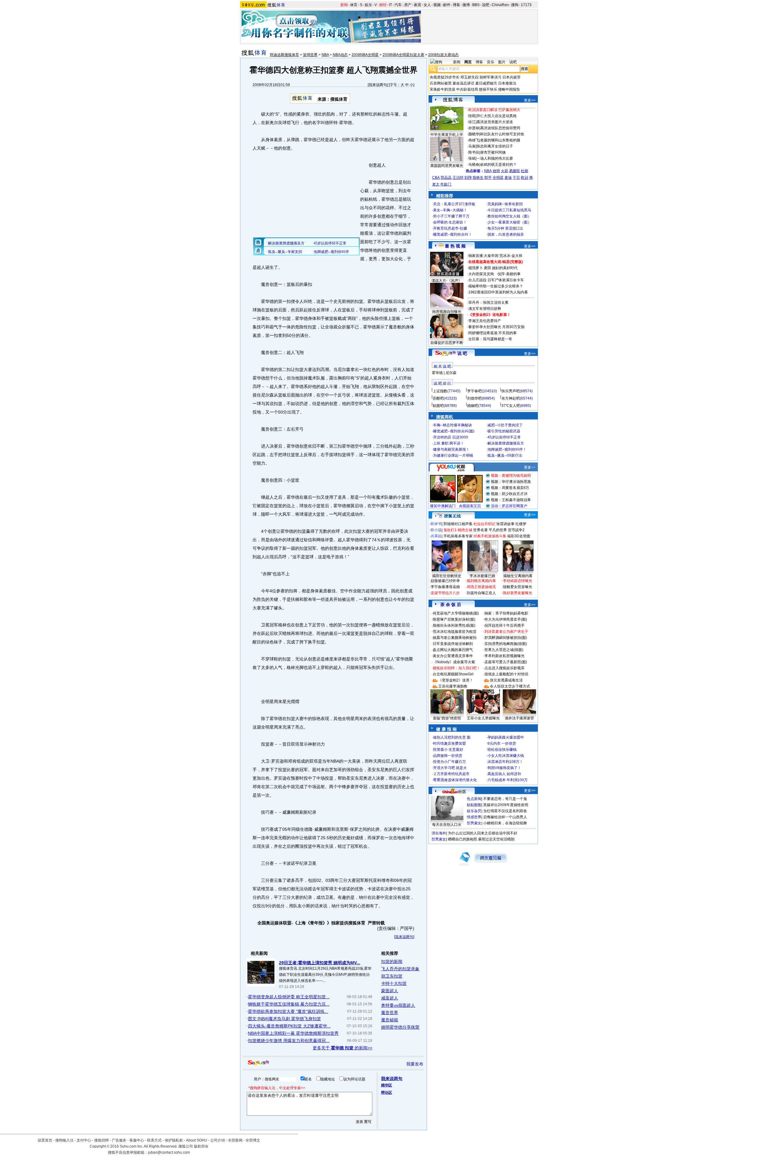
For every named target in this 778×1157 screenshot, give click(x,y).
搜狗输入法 (64, 1140)
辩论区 (386, 1092)
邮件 (446, 5)
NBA (325, 55)
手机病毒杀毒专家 (458, 536)
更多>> (529, 100)
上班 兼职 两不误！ (448, 443)
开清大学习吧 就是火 (450, 768)
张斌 (472, 158)
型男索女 (474, 823)
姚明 (496, 171)
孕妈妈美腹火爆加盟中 (505, 737)
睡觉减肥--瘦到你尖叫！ (452, 234)
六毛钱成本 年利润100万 (507, 780)
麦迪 (508, 177)
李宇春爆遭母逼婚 (445, 587)
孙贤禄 (473, 128)
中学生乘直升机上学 (446, 135)
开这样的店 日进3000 (450, 437)
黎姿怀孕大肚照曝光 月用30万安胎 (496, 327)
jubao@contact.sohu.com (169, 1152)
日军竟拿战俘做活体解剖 (453, 644)
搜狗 (514, 5)
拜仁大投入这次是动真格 (497, 116)
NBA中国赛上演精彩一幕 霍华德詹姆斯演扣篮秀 (293, 1033)
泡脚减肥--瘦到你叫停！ (506, 449)
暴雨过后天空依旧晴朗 (496, 839)
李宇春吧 (474, 391)
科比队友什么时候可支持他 (502, 134)
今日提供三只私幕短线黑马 (509, 210)
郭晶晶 (446, 177)
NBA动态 (340, 55)
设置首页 (45, 1140)
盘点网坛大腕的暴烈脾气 (453, 650)
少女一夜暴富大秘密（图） (509, 222)
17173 (526, 5)
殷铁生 (478, 177)
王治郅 (458, 177)
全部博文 (253, 1140)
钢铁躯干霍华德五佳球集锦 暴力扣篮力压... (288, 1004)
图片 (501, 62)
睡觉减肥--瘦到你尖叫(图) (453, 431)
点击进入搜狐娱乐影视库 (504, 668)
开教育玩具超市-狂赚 (450, 228)
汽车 (398, 5)
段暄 (472, 116)
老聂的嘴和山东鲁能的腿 (500, 140)
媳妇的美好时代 (505, 268)
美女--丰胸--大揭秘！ (450, 210)
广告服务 (119, 1140)
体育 (353, 5)
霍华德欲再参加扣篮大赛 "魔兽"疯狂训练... (288, 1011)
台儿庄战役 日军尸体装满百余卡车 (496, 280)
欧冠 (524, 177)
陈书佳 (473, 152)
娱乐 (368, 5)
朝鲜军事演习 (490, 77)
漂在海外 (439, 833)
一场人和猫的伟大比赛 (495, 158)
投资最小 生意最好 (448, 749)
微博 (466, 5)
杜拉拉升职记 (484, 524)
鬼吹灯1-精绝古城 (457, 530)
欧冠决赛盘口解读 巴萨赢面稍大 (494, 110)
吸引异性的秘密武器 (503, 431)
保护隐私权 (174, 1140)
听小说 (436, 530)
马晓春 (473, 164)
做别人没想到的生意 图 (451, 737)
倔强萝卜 (475, 268)
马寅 (472, 146)
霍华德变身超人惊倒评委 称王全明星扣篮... (288, 996)
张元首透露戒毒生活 (506, 680)
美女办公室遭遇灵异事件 (453, 656)
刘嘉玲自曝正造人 (481, 593)
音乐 (490, 62)
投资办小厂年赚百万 (449, 762)
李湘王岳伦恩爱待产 (484, 321)
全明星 (498, 177)
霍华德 (437, 373)
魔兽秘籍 (389, 1019)
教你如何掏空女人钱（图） (509, 216)
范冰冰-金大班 (510, 256)
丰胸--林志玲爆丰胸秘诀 (452, 425)
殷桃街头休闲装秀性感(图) (454, 625)
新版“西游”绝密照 (447, 718)
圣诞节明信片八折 (445, 593)
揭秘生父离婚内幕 (517, 576)
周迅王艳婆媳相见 (481, 587)
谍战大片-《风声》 (447, 281)
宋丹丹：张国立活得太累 (488, 302)
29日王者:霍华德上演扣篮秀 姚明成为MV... (319, 962)
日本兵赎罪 (511, 77)
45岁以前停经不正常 (504, 437)
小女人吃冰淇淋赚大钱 (505, 755)
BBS (476, 5)
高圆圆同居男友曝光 (446, 166)
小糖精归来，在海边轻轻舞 (505, 823)
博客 (456, 5)
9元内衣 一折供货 (501, 743)
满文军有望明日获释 (484, 309)
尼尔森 (451, 373)
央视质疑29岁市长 (445, 77)
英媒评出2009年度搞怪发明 (505, 805)
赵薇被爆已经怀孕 (445, 581)
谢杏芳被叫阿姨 (493, 152)
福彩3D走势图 (518, 536)
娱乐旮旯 (474, 811)
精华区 (386, 1085)
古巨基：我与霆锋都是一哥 (490, 339)
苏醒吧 (438, 398)
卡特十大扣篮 (394, 983)
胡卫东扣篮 (391, 976)
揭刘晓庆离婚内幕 (481, 581)
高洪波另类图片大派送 (495, 122)
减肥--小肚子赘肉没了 (505, 425)
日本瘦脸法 (507, 83)
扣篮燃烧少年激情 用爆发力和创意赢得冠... (288, 1040)
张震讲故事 (505, 524)
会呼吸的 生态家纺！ (450, 222)
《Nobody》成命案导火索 (454, 662)
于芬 (516, 177)
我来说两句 (378, 85)
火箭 (504, 171)
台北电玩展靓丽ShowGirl (453, 674)
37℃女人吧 (510, 406)
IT (390, 5)
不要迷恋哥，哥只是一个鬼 (505, 799)
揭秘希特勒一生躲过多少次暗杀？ (495, 286)
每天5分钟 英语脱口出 (505, 228)
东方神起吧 (510, 398)
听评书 (436, 524)
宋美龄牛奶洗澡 (442, 89)
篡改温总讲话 (463, 83)
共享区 (436, 536)
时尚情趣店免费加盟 (449, 743)
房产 (407, 5)
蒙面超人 (389, 990)
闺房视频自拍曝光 (446, 312)
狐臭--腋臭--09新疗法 (504, 455)
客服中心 (136, 1140)
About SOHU (196, 1140)
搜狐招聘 (101, 1140)
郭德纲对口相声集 (458, 524)
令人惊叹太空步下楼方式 (510, 686)
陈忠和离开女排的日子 (495, 146)
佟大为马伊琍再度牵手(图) (505, 619)
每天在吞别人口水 (446, 825)
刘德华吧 (474, 398)
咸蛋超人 (389, 998)
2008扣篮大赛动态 (443, 55)
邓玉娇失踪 (469, 77)
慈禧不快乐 (488, 89)
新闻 (344, 5)
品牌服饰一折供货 (447, 755)
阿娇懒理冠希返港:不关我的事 (492, 333)
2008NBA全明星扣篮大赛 (403, 55)
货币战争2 (516, 530)
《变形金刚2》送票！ (455, 680)
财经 (383, 5)
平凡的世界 (498, 530)
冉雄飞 (473, 140)
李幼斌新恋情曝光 (517, 581)
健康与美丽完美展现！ (451, 449)
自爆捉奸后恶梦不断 (446, 343)
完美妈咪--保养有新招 (505, 204)
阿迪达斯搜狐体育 (284, 55)
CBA (436, 177)
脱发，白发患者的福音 (505, 234)
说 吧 (462, 353)
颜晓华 (473, 134)
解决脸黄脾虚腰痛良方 (505, 443)
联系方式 (154, 1140)
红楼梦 (520, 524)
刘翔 (468, 177)
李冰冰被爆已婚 (482, 576)
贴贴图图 (474, 805)
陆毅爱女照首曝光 (517, 587)
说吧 (485, 5)
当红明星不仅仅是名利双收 (505, 811)
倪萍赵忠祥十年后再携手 (504, 625)
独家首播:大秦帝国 (483, 256)
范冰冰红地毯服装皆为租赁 (455, 631)
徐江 (472, 122)
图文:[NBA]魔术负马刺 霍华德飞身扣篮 (284, 1018)
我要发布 (414, 1064)
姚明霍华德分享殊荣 (400, 1027)
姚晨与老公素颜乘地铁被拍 (455, 638)
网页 (468, 62)
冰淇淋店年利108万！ (505, 762)
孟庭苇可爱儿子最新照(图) (505, 662)
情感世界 (474, 817)
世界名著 (480, 530)
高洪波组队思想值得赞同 (500, 128)
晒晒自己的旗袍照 (462, 839)
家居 (417, 5)
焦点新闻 (474, 799)
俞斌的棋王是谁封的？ (498, 164)
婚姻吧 (472, 406)
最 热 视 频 (455, 246)
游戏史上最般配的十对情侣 (506, 674)
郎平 (488, 177)
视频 (437, 5)
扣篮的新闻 (391, 961)
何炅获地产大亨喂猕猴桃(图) (456, 613)
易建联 (514, 171)
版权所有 (201, 1146)
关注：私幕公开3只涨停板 (454, 204)
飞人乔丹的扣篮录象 (400, 968)
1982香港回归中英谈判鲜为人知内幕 (498, 292)
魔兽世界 (389, 1012)
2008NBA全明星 (365, 55)
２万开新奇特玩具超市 (451, 774)
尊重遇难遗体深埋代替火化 (455, 780)
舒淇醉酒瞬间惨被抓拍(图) (505, 638)
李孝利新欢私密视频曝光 (504, 656)
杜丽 (524, 171)
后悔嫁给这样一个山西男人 (505, 817)
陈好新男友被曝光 (517, 593)
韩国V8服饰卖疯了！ (504, 768)
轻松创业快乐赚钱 (502, 749)
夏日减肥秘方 (486, 83)
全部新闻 (235, 1140)
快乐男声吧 (510, 391)
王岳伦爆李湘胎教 (452, 686)
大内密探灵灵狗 (481, 274)
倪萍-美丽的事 (509, 274)
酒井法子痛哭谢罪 (519, 718)
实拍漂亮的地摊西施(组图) (505, 644)
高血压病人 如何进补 (504, 774)
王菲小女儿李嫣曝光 (483, 718)
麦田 (487, 268)
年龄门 (445, 184)
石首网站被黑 (441, 83)
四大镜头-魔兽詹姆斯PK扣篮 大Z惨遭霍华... (289, 1026)
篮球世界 (310, 55)
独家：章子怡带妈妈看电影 (506, 613)
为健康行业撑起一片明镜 (453, 455)
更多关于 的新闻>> (342, 1047)
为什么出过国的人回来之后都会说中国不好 (482, 833)
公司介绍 (217, 1140)
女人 (427, 5)
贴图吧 (438, 406)
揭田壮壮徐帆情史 (446, 576)
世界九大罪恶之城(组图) (503, 650)
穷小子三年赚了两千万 (451, 216)
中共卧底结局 (467, 89)
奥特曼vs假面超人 (398, 1005)
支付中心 (84, 1140)
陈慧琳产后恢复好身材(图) (454, 619)
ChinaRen (500, 5)
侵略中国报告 (509, 89)
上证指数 (440, 391)
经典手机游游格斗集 (489, 536)
